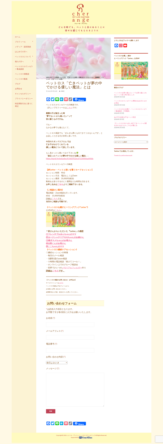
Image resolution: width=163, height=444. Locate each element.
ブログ (17, 84)
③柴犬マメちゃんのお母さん (59, 240)
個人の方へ (19, 61)
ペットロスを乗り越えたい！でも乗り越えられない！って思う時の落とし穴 (130, 94)
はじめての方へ (21, 52)
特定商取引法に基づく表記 (24, 105)
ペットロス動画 (21, 79)
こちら (69, 107)
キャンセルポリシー (23, 94)
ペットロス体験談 (22, 74)
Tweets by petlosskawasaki (123, 155)
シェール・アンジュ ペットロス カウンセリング (81, 435)
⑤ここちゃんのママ (55, 246)
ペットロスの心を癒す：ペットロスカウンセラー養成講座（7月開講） (130, 110)
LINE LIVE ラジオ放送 (52, 77)
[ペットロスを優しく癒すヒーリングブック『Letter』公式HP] (131, 70)
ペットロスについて (23, 57)
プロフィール (20, 42)
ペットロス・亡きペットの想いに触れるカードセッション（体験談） (80, 77)
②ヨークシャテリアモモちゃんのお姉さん (65, 237)
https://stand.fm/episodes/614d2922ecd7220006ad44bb (69, 158)
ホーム (17, 37)
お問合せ (18, 89)
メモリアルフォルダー (72, 267)
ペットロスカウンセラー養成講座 (24, 67)
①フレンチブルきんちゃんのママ (61, 234)
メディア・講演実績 (23, 47)
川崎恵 (62, 91)
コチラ (61, 283)
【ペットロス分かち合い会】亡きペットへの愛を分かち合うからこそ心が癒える (130, 124)
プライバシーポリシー (24, 99)
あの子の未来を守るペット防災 (125, 117)
